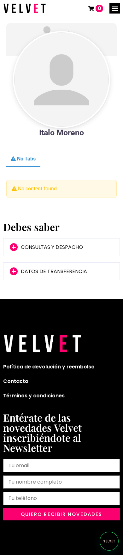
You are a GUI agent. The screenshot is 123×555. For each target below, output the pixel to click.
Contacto (15, 381)
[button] (114, 8)
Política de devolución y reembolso (49, 366)
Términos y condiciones (34, 395)
